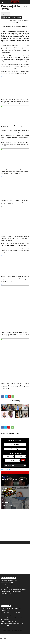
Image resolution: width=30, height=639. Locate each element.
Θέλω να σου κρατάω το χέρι (12, 479)
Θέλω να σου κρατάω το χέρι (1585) (8, 621)
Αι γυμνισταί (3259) (5, 610)
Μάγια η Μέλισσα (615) (6, 593)
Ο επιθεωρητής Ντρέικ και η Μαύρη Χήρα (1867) (11, 617)
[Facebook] (2, 396)
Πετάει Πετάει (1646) (5, 619)
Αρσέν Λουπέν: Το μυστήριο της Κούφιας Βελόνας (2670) (13, 589)
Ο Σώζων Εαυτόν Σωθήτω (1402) (8, 628)
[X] (6, 396)
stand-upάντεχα (7, 491)
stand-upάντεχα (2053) (6, 615)
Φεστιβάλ (19, 17)
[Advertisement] (15, 524)
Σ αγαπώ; (5, 502)
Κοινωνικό (8, 17)
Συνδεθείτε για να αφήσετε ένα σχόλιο (10, 433)
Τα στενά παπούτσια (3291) (7, 582)
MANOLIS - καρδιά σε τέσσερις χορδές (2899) (10, 612)
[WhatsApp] (13, 396)
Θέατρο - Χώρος (15, 449)
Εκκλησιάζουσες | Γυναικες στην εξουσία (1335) (11, 630)
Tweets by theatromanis (6, 469)
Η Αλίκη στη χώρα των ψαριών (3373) (9, 580)
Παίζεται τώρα (15, 444)
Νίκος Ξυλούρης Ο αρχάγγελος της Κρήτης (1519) (12, 623)
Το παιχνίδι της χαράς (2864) (7, 584)
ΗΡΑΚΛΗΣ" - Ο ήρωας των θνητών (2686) (10, 587)
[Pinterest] (9, 396)
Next (26, 412)
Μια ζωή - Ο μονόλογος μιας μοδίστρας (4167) (11, 608)
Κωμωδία (14, 17)
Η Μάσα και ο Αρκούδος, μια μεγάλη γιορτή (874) (11, 591)
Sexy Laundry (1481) (5, 625)
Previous (3, 412)
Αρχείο (3, 17)
